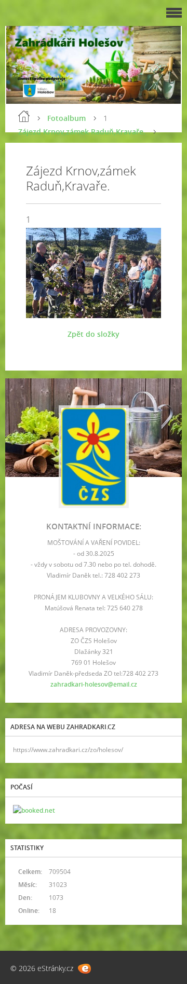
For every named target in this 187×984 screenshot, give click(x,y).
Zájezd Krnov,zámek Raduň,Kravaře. (81, 131)
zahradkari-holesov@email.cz (93, 684)
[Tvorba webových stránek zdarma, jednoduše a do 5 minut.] (84, 969)
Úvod (24, 116)
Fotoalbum (66, 118)
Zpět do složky (93, 334)
